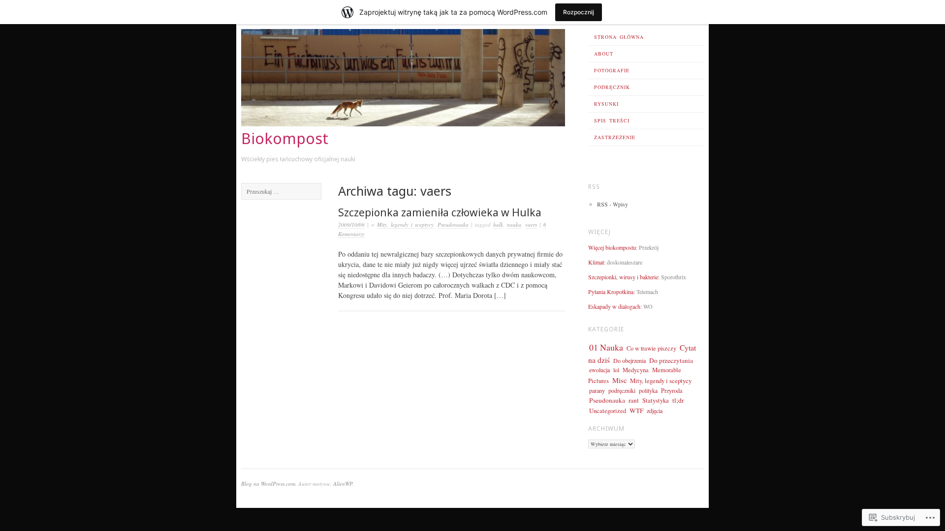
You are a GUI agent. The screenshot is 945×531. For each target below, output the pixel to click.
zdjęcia (654, 410)
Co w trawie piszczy (651, 348)
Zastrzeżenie (614, 137)
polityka (648, 390)
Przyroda (671, 390)
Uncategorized (607, 411)
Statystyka (655, 400)
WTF (636, 410)
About (603, 53)
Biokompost (284, 138)
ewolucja (599, 370)
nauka (514, 224)
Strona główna (619, 36)
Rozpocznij (578, 12)
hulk (498, 224)
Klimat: (596, 262)
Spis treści (612, 120)
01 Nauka (606, 347)
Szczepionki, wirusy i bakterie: (624, 277)
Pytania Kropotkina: (611, 291)
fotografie (612, 70)
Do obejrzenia (629, 360)
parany (597, 390)
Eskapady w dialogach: (615, 306)
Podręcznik (612, 87)
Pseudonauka (453, 224)
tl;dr (678, 400)
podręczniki (621, 390)
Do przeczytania (671, 360)
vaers (531, 224)
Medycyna (636, 370)
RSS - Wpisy (612, 204)
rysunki (606, 103)
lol (616, 370)
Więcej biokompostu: (612, 247)
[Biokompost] (403, 123)
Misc (619, 380)
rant (634, 400)
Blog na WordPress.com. (269, 483)
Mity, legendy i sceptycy (405, 224)
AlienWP (342, 483)
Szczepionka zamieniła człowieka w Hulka (439, 212)
